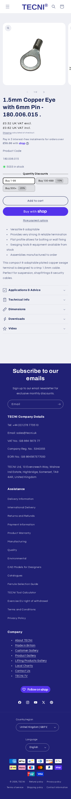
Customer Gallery (26, 650)
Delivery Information (21, 499)
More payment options (35, 220)
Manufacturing (17, 541)
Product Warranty (19, 533)
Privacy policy (54, 782)
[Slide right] (44, 92)
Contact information (57, 787)
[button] (7, 6)
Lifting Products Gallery (31, 660)
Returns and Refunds (21, 516)
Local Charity (24, 665)
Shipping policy (35, 787)
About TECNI (24, 640)
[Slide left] (27, 92)
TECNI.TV (21, 676)
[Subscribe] (59, 404)
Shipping (7, 133)
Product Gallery (25, 655)
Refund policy (36, 782)
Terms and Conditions (22, 609)
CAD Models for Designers (24, 567)
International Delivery (21, 507)
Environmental (17, 558)
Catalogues (15, 575)
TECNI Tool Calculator (22, 592)
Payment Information (21, 524)
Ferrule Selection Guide (23, 584)
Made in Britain (25, 645)
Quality (12, 550)
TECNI (21, 782)
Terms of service (15, 787)
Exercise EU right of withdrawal (28, 601)
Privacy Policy (17, 618)
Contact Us (22, 670)
